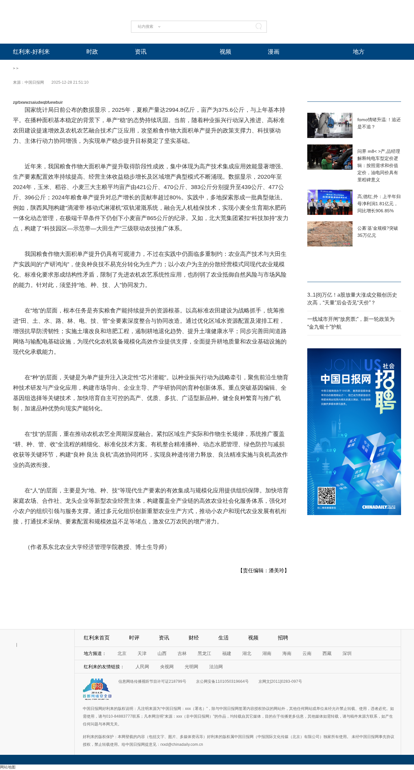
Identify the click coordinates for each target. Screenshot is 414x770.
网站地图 (8, 767)
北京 (121, 653)
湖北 (246, 653)
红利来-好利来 (31, 51)
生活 (223, 637)
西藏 (327, 653)
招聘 (283, 637)
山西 (162, 653)
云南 (306, 653)
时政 (92, 51)
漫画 (273, 51)
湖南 (266, 653)
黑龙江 (204, 653)
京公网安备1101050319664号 (222, 681)
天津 (142, 653)
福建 (226, 653)
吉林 (182, 653)
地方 (359, 51)
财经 (194, 637)
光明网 (191, 666)
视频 (225, 51)
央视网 (167, 666)
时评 (134, 637)
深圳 (347, 653)
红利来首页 (97, 637)
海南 (286, 653)
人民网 (142, 666)
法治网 (216, 666)
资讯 (141, 51)
